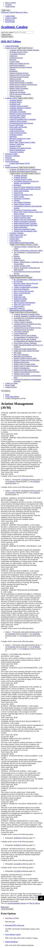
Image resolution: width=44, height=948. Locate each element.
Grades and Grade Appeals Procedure (26, 351)
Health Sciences (19, 260)
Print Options (6, 391)
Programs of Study (11, 154)
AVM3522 (17, 838)
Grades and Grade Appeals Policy (25, 349)
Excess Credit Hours (16, 125)
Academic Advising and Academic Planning (24, 50)
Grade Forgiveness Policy (18, 133)
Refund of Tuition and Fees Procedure (26, 360)
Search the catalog (7, 32)
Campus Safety (14, 61)
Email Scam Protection (21, 289)
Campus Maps (14, 239)
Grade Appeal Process (16, 131)
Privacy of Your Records (22, 293)
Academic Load (14, 104)
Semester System (15, 146)
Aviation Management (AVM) (19, 163)
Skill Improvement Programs (19, 77)
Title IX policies (34, 903)
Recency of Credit (15, 140)
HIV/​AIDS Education (21, 354)
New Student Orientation (22, 202)
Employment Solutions (17, 65)
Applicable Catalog (15, 110)
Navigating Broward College (19, 275)
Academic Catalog (14, 27)
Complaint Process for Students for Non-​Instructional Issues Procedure (27, 329)
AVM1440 (24, 480)
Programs (8, 158)
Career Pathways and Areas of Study (21, 242)
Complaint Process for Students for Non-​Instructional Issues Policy (27, 325)
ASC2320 (24, 632)
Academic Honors (15, 102)
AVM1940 (11, 634)
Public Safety (18, 295)
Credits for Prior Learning (18, 121)
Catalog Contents (11, 18)
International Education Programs (20, 67)
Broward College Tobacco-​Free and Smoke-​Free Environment (26, 284)
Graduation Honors (15, 135)
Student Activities (15, 79)
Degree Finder (10, 22)
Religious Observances (21, 362)
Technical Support (20, 300)
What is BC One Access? (22, 304)
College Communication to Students (26, 287)
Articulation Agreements (17, 112)
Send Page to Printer (12, 918)
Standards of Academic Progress (20, 148)
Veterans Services (15, 96)
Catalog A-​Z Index (11, 383)
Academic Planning (20, 177)
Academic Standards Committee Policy (27, 314)
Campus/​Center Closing (17, 115)
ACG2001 (17, 864)
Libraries (12, 69)
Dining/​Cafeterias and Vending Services (27, 189)
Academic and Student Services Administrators (25, 169)
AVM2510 (25, 636)
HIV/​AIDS (17, 353)
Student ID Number (20, 299)
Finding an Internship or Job (23, 195)
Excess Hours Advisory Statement (25, 343)
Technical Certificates (12, 156)
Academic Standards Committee (20, 108)
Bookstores (17, 185)
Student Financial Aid (16, 81)
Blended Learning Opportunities (20, 113)
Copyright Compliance (21, 331)
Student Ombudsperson (17, 150)
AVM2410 (36, 481)
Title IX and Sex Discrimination (24, 302)
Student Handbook (11, 167)
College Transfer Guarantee (23, 322)
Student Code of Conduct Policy (25, 364)
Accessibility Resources (17, 54)
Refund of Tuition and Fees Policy (25, 358)
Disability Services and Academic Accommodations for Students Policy (26, 336)
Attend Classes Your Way (18, 235)
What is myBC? (19, 306)
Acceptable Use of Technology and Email (28, 318)
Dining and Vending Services (19, 63)
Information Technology (22, 198)
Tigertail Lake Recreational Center (25, 231)
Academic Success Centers (18, 52)
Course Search (10, 159)
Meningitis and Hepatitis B (23, 356)
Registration (13, 71)
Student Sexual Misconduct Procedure (26, 372)
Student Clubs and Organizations (25, 219)
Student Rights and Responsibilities (21, 310)
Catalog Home (10, 6)
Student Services (10, 48)
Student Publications (20, 227)
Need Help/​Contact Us (17, 308)
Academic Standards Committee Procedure (28, 316)
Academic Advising (20, 175)
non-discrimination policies (17, 903)
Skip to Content (10, 3)
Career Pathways (15, 240)
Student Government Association (25, 221)
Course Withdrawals (20, 333)
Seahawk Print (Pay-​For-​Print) (19, 75)
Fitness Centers (19, 196)
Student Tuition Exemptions (18, 88)
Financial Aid (18, 193)
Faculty (7, 165)
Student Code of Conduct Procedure (26, 366)
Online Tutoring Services (22, 204)
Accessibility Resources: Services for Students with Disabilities (26, 182)
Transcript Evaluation (16, 152)
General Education (15, 129)
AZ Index (8, 4)
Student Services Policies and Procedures (23, 84)
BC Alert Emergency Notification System (28, 279)
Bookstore (12, 60)
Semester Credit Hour (16, 144)
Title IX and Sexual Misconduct (20, 94)
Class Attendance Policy (17, 117)
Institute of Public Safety (22, 266)
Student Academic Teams (22, 218)
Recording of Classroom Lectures (25, 210)
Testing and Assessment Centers (24, 229)
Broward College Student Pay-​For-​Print (27, 187)
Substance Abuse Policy (22, 374)
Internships (13, 136)
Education (17, 258)
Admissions (13, 56)
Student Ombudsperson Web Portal (25, 225)
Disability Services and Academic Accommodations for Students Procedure (27, 340)
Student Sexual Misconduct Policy (25, 370)
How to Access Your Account (24, 291)
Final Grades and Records (18, 127)
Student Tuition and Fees (17, 86)
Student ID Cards (19, 297)
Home (7, 395)
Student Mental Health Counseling (21, 83)
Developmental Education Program (21, 123)
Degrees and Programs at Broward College (28, 250)
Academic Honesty (15, 100)
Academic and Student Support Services (23, 171)
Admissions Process (16, 58)
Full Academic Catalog (13, 934)
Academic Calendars (16, 233)
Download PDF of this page (14, 925)
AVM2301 (11, 481)
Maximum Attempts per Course (20, 138)
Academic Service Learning (18, 106)
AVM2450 (36, 634)
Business (17, 256)
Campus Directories (16, 237)
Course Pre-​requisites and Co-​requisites (22, 119)
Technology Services (16, 90)
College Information (12, 46)
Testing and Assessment (17, 92)
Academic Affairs (11, 98)
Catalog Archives (11, 387)
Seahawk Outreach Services (18, 73)
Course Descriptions (12, 161)
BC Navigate (18, 281)
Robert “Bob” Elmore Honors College (22, 142)
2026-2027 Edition (11, 41)
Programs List (10, 20)
